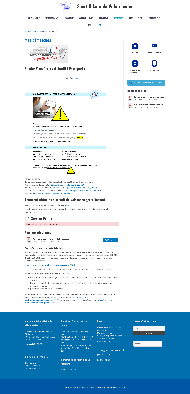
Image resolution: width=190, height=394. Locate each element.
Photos (135, 52)
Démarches (118, 18)
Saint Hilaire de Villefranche (104, 6)
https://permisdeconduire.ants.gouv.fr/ (67, 185)
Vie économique (154, 18)
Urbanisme (103, 18)
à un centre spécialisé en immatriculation (81, 190)
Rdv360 (76, 78)
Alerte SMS (154, 70)
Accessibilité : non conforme (109, 327)
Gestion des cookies (105, 338)
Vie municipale (34, 18)
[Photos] (135, 46)
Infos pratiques (135, 18)
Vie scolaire (69, 18)
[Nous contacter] (154, 46)
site (67, 205)
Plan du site (102, 330)
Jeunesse (91, 25)
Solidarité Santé (86, 18)
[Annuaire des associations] (135, 63)
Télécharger (110, 240)
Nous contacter (154, 52)
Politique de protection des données (113, 335)
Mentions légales (104, 333)
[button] (100, 25)
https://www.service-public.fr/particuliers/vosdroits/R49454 (50, 265)
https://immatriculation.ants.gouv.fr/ (81, 187)
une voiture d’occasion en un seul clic (54, 193)
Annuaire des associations (135, 71)
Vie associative (51, 18)
